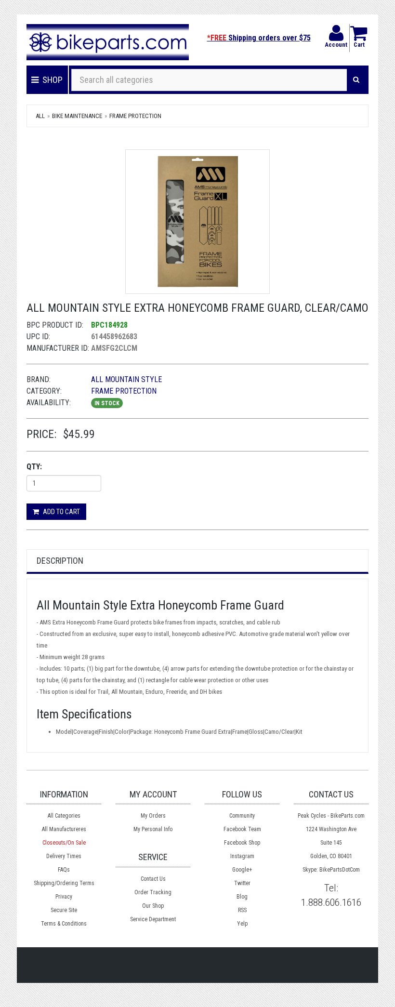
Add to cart (60, 512)
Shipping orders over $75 (259, 37)
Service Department (153, 919)
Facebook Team (242, 829)
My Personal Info (152, 829)
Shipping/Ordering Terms (64, 883)
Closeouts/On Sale (64, 842)
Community (242, 815)
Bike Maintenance (77, 115)
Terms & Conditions (64, 923)
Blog (242, 896)
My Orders (153, 815)
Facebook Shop (242, 842)
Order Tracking (152, 892)
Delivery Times (63, 856)
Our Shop (153, 905)
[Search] (356, 80)
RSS (242, 910)
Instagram (242, 856)
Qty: (34, 466)
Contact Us (153, 878)
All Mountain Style (126, 379)
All (40, 115)
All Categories (64, 815)
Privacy (63, 896)
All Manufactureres (64, 829)
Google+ (242, 869)
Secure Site (64, 910)
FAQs (64, 869)
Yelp (242, 923)
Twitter (242, 883)
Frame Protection (135, 115)
